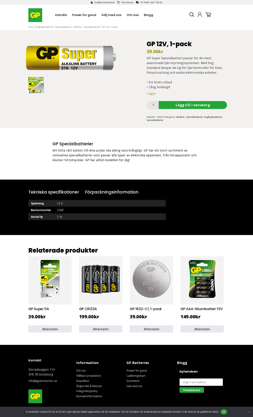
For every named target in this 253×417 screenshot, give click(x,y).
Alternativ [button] (50, 329)
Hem (30, 26)
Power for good (136, 370)
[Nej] (248, 412)
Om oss (81, 370)
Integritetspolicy (86, 391)
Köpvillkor (82, 381)
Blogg (182, 362)
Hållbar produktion (88, 376)
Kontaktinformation (89, 396)
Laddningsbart (135, 376)
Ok (223, 411)
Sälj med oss (134, 386)
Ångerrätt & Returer (89, 386)
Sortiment (132, 381)
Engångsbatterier (44, 26)
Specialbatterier (63, 26)
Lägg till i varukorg (193, 105)
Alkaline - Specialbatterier (87, 26)
